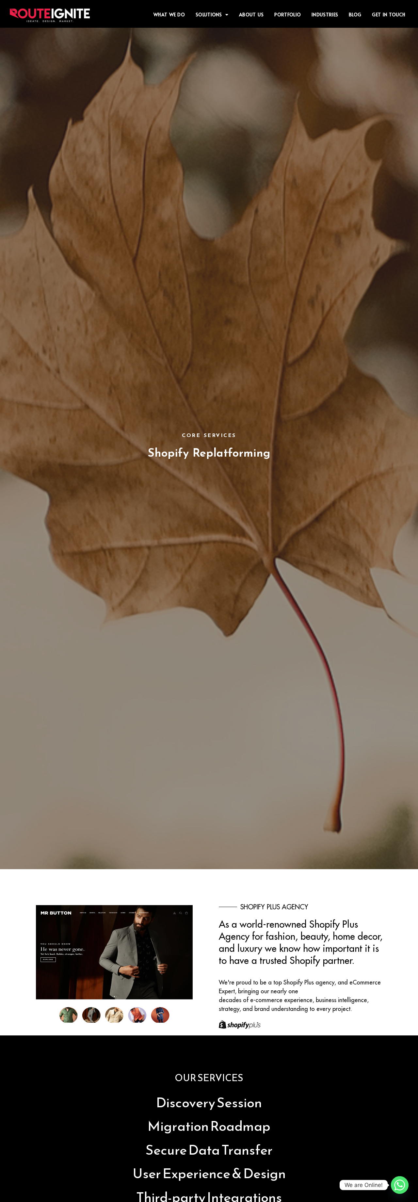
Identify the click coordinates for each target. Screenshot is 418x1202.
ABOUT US (251, 14)
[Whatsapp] (400, 1185)
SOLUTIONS (209, 14)
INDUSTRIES (325, 14)
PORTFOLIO (287, 14)
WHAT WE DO (169, 14)
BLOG (355, 14)
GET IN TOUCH (388, 14)
